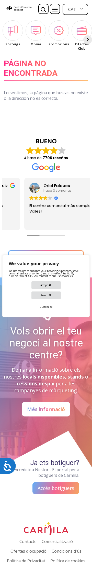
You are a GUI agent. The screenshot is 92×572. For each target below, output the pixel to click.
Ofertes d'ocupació (28, 551)
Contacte (28, 541)
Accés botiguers (56, 488)
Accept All (46, 285)
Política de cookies (67, 561)
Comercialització (57, 541)
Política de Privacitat (26, 561)
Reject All (46, 295)
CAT (72, 9)
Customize (46, 307)
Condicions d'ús (67, 551)
